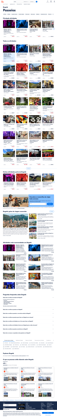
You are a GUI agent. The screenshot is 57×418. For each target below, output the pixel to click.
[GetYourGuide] (2, 1)
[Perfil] (54, 1)
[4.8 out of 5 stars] (5, 365)
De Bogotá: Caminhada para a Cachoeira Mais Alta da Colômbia (28, 384)
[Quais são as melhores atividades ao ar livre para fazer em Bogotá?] (53, 321)
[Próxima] (54, 29)
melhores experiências (22, 355)
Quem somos (42, 404)
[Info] (8, 43)
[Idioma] (51, 1)
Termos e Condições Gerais (29, 409)
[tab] (9, 340)
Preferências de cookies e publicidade (30, 408)
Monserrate (5, 300)
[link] (9, 29)
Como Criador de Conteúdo (49, 406)
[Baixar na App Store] (21, 408)
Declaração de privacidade (21, 208)
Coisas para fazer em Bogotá (19, 400)
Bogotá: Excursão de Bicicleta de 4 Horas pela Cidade (27, 368)
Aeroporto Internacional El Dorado (9, 301)
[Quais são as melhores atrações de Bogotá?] (53, 297)
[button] (9, 29)
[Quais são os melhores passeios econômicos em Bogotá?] (53, 329)
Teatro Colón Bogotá (7, 302)
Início (4, 400)
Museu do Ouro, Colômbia (7, 303)
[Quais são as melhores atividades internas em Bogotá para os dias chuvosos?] (53, 325)
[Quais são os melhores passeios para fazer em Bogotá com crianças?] (53, 317)
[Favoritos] (47, 1)
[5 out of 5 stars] (11, 385)
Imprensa (42, 408)
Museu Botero (6, 304)
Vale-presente (43, 409)
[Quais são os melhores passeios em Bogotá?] (53, 309)
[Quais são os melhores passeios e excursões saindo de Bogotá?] (53, 313)
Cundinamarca (12, 400)
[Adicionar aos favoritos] (14, 21)
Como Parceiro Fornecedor (50, 404)
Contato (27, 404)
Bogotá (13, 355)
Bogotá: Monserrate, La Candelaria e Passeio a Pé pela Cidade (11, 368)
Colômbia (7, 400)
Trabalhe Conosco (43, 405)
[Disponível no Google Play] (21, 405)
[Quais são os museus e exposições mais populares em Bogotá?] (53, 333)
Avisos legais (27, 405)
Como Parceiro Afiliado (50, 408)
